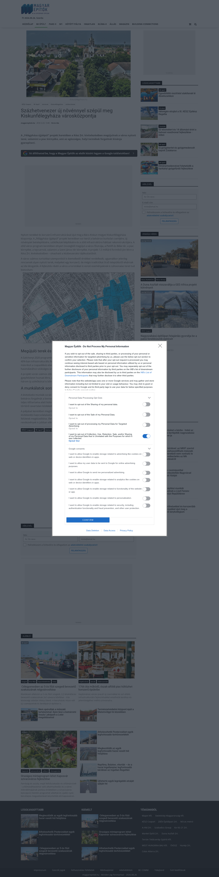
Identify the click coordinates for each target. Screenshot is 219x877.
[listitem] (109, 397)
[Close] (161, 346)
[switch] (146, 404)
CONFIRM (88, 520)
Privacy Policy (126, 530)
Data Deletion (92, 530)
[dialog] (109, 438)
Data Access (109, 530)
